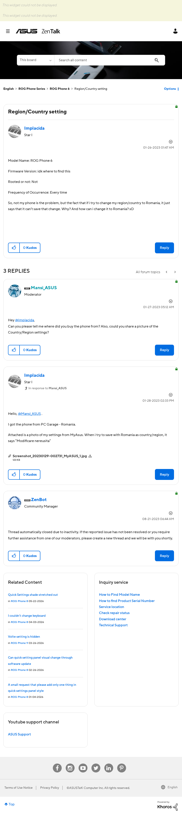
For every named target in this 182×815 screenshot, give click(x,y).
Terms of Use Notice (18, 788)
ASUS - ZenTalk (38, 31)
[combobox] (109, 60)
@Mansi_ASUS (29, 414)
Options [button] (170, 89)
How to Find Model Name (119, 594)
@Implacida (24, 320)
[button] (14, 247)
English (8, 89)
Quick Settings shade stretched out (33, 595)
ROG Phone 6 (60, 89)
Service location (111, 607)
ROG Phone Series (31, 89)
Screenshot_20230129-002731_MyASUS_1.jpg (50, 456)
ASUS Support (19, 734)
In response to (47, 388)
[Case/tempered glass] (167, 272)
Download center (112, 619)
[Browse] (10, 31)
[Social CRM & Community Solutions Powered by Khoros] (168, 805)
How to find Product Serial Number (127, 601)
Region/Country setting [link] (90, 89)
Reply (164, 248)
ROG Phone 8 (19, 601)
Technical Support (113, 625)
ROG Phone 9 (19, 643)
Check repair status (114, 613)
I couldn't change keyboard (27, 616)
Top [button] (12, 804)
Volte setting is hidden (24, 637)
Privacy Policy (49, 788)
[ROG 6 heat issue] (175, 272)
